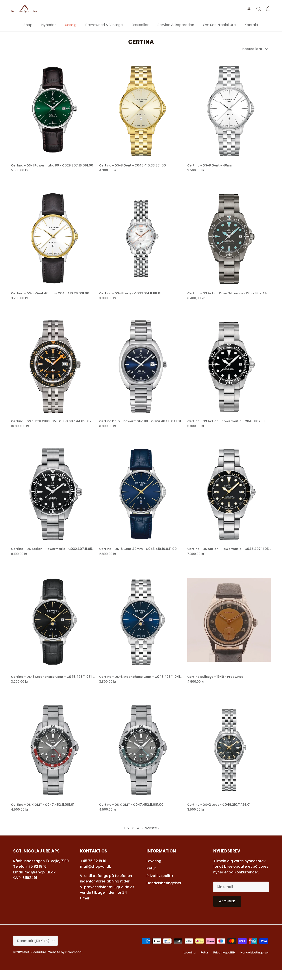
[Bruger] (248, 9)
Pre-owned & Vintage (104, 24)
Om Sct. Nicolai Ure (219, 24)
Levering (154, 860)
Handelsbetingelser (164, 883)
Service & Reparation (176, 24)
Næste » (152, 828)
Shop (28, 24)
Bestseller (140, 24)
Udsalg (70, 24)
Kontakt (251, 24)
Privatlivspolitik (160, 875)
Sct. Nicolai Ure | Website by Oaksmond (52, 952)
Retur (151, 868)
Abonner (227, 901)
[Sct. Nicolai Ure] (24, 9)
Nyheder (48, 24)
